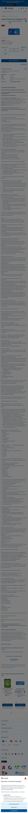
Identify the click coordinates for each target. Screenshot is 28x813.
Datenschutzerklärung (15, 791)
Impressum (22, 791)
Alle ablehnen (14, 807)
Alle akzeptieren (14, 810)
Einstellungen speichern (14, 804)
